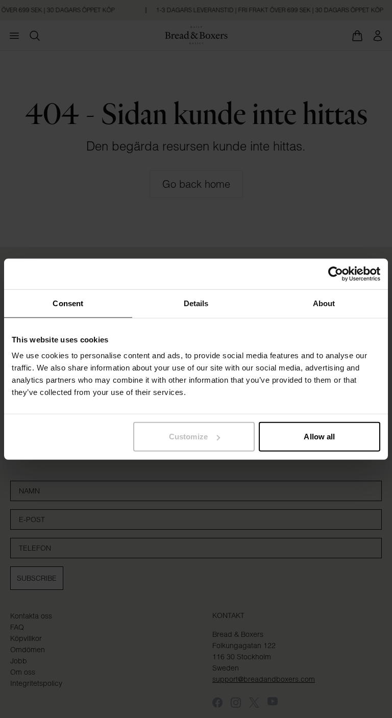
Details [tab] (196, 303)
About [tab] (324, 303)
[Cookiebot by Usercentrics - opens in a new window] (335, 273)
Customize (188, 436)
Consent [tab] (68, 303)
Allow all (319, 436)
